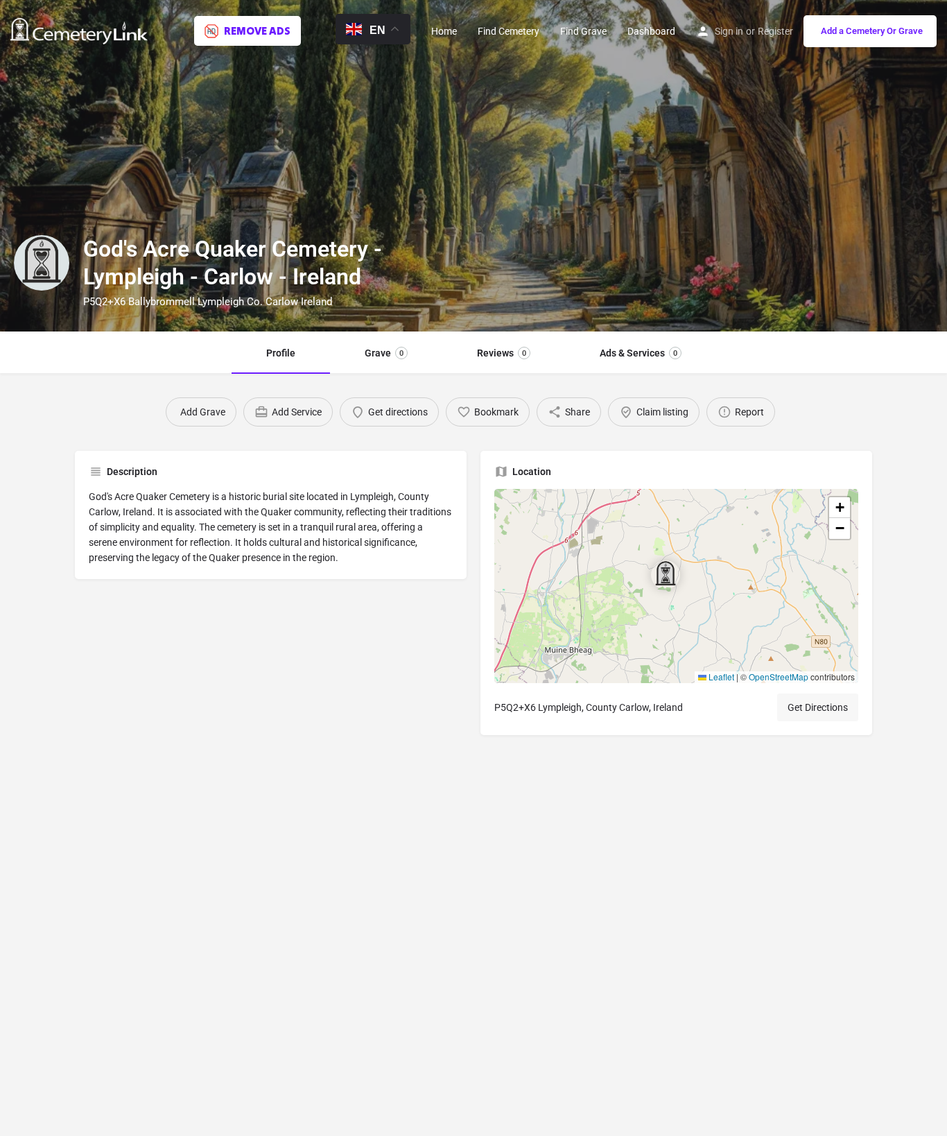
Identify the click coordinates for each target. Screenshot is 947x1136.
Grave (384, 353)
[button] (677, 586)
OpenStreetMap (778, 676)
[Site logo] (80, 29)
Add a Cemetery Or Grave (872, 31)
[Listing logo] (41, 263)
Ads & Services (638, 353)
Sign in (729, 31)
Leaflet (720, 676)
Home (444, 31)
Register (775, 31)
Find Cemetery (508, 31)
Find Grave (583, 31)
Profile (280, 353)
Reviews (501, 353)
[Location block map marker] (665, 574)
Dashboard (651, 31)
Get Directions (818, 707)
